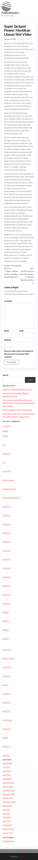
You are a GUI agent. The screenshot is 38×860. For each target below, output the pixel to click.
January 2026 (8, 786)
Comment (8, 301)
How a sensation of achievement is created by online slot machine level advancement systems (19, 403)
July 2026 (6, 767)
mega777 (6, 746)
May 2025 (6, 817)
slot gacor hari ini (9, 489)
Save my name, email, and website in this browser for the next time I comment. (18, 354)
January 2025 (8, 833)
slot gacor (6, 453)
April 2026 (7, 775)
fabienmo (22, 39)
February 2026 (8, 782)
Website (7, 340)
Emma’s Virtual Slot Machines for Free (17, 389)
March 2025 (7, 825)
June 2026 (7, 771)
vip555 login (7, 720)
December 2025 (9, 790)
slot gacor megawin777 (12, 497)
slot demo (6, 693)
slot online (7, 426)
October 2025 (8, 798)
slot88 (5, 431)
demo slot (6, 711)
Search (5, 375)
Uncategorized (16, 265)
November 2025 (9, 794)
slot (4, 445)
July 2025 (6, 809)
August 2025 (7, 806)
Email (21, 331)
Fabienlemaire (10, 12)
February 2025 (8, 829)
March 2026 (7, 779)
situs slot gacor (8, 480)
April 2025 (7, 821)
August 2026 (7, 763)
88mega (6, 612)
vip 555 (5, 685)
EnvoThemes (23, 856)
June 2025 (7, 813)
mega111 (6, 755)
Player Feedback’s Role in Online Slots (17, 410)
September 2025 (9, 802)
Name (7, 331)
